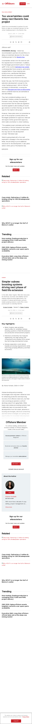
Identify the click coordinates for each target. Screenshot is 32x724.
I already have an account (16, 469)
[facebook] (10, 42)
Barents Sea (20, 57)
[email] (21, 42)
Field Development (7, 12)
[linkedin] (13, 42)
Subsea (4, 277)
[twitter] (16, 42)
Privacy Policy (25, 716)
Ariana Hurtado (7, 307)
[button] (3, 4)
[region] (16, 718)
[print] (29, 42)
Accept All (16, 720)
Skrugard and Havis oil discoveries (19, 89)
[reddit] (18, 42)
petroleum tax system (22, 67)
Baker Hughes (24, 307)
